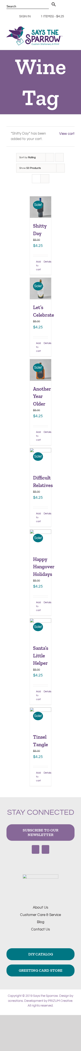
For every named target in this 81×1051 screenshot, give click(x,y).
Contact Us (40, 929)
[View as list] (45, 178)
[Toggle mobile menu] (73, 35)
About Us (40, 907)
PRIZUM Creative (60, 1000)
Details (46, 261)
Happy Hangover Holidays (43, 566)
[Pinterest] (45, 849)
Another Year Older (42, 396)
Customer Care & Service (40, 915)
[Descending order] (59, 157)
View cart (67, 134)
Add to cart (38, 265)
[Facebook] (35, 849)
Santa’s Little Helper (40, 655)
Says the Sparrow (45, 995)
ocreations (15, 1000)
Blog (40, 922)
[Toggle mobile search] (73, 39)
